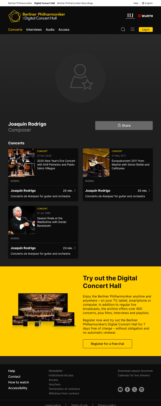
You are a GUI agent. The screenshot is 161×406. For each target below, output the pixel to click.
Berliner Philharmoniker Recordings (75, 3)
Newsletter (56, 370)
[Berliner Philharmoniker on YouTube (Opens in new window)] (120, 389)
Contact (14, 376)
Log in (145, 29)
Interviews (34, 29)
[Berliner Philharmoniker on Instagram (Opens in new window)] (141, 389)
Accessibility (17, 388)
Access (64, 29)
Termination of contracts (64, 388)
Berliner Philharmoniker (20, 3)
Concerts (15, 29)
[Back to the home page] (36, 16)
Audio (50, 29)
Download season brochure (135, 370)
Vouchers (54, 384)
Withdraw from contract (64, 393)
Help (136, 3)
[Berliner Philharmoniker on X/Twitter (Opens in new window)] (134, 389)
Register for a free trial (107, 344)
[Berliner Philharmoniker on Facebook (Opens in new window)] (127, 389)
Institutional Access (61, 375)
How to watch (18, 382)
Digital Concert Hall (44, 3)
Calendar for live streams (134, 375)
